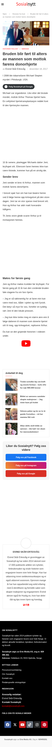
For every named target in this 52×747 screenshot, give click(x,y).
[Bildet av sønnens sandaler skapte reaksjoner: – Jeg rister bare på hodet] (11, 399)
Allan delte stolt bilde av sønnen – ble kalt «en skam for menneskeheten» (32, 429)
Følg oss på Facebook (26, 457)
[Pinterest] (44, 724)
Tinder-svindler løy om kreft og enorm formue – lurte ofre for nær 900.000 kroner (33, 385)
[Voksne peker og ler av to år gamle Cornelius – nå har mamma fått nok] (11, 414)
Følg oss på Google (26, 473)
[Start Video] (26, 353)
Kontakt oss (7, 678)
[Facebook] (7, 724)
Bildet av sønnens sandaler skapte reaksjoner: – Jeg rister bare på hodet (32, 399)
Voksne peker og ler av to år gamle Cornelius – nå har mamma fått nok (32, 414)
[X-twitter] (15, 724)
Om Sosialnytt (9, 630)
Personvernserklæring (11, 670)
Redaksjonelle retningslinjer (14, 682)
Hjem (5, 14)
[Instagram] (37, 724)
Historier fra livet (18, 14)
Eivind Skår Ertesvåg (15, 69)
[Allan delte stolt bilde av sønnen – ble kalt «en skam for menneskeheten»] (11, 429)
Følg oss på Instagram (26, 465)
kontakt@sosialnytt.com (13, 706)
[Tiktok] (29, 724)
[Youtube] (22, 724)
